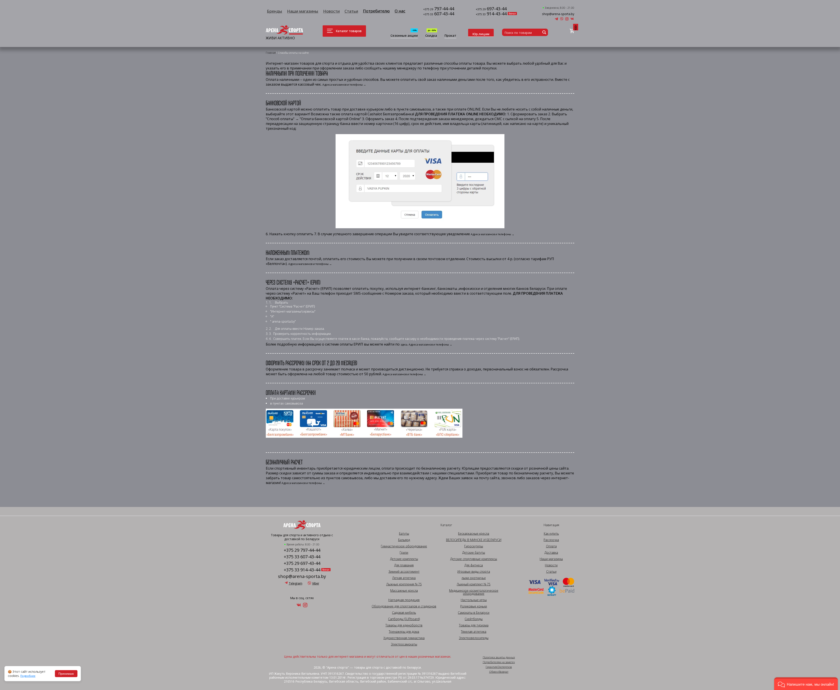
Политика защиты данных (499, 657)
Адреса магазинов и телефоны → (344, 84)
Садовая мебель (404, 612)
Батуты (404, 533)
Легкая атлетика (404, 577)
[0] (572, 31)
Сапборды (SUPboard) (404, 619)
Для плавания (404, 565)
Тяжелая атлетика (473, 631)
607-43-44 (438, 14)
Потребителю (376, 10)
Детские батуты (473, 552)
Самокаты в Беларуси (473, 612)
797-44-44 (438, 9)
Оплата (551, 546)
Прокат (450, 36)
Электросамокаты (404, 644)
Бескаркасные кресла (473, 533)
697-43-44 (491, 9)
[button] (806, 683)
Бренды (274, 11)
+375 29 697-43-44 (302, 563)
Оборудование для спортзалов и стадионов (404, 606)
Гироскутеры (473, 546)
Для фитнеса (473, 565)
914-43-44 (491, 14)
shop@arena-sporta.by (558, 14)
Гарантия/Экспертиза (499, 667)
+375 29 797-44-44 (302, 550)
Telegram (295, 583)
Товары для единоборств (403, 625)
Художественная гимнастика (404, 638)
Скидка (431, 36)
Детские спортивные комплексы (473, 558)
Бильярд (404, 539)
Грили (404, 552)
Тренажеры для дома (404, 631)
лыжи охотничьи (474, 577)
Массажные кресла (404, 590)
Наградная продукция (404, 600)
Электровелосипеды (473, 638)
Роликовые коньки (473, 606)
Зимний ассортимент (404, 571)
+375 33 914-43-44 (302, 570)
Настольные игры (474, 600)
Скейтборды (474, 619)
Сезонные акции (404, 36)
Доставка (551, 552)
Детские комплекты (404, 558)
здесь (404, 344)
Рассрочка (551, 539)
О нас (400, 10)
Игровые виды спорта (473, 571)
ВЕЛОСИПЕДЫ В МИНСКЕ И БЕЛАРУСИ (473, 539)
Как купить (551, 533)
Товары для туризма (473, 625)
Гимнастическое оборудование (404, 546)
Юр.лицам (480, 34)
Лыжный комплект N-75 (473, 584)
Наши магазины (302, 11)
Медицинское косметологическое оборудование (473, 592)
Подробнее (27, 676)
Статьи (351, 11)
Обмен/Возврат (498, 672)
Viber (315, 583)
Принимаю (66, 673)
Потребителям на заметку (499, 662)
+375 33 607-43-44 (302, 557)
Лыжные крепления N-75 (404, 584)
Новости (331, 11)
